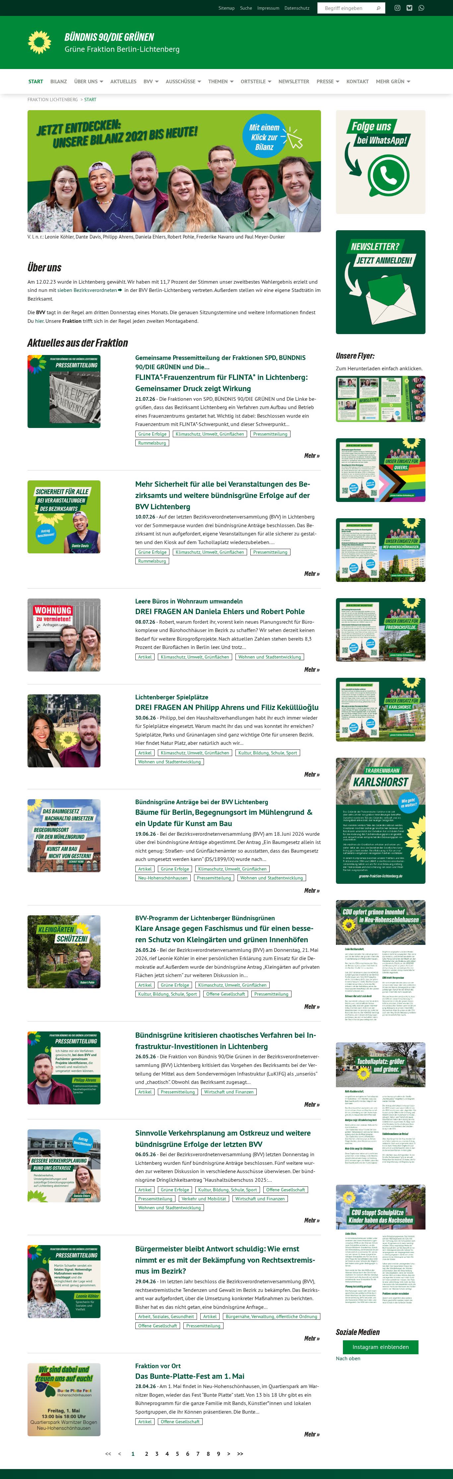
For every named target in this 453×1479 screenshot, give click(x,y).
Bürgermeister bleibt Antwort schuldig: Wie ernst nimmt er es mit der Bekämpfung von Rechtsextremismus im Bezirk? (225, 1259)
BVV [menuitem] (148, 81)
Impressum (268, 8)
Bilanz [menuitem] (58, 81)
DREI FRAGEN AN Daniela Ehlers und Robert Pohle (220, 611)
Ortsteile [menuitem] (253, 81)
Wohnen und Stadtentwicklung (269, 657)
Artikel (145, 657)
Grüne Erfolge (152, 434)
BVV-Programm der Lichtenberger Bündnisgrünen (205, 918)
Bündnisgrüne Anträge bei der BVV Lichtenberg (201, 802)
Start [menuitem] (36, 81)
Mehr (310, 455)
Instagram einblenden (381, 1347)
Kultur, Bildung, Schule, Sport (267, 753)
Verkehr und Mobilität (204, 1199)
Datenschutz (297, 8)
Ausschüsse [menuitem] (180, 81)
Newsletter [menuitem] (294, 81)
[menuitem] (227, 8)
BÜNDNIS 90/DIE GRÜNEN (109, 37)
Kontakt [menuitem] (358, 81)
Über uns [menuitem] (85, 81)
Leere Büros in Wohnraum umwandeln (189, 601)
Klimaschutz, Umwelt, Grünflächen (210, 434)
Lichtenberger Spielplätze (171, 697)
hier (39, 320)
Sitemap (227, 8)
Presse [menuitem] (325, 81)
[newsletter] (380, 282)
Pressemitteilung (270, 434)
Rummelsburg (152, 443)
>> (240, 1453)
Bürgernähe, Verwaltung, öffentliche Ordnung (271, 1316)
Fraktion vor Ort (158, 1366)
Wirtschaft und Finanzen (229, 1092)
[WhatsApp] (422, 8)
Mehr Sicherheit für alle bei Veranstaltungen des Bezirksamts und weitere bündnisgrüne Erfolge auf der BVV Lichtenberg (222, 495)
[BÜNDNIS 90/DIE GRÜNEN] (39, 42)
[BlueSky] (409, 8)
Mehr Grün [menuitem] (390, 81)
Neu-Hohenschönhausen (163, 878)
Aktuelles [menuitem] (123, 81)
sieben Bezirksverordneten (87, 290)
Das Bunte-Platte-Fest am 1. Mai (189, 1376)
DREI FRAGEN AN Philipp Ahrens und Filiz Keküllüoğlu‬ (227, 707)
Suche (246, 8)
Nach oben (348, 1358)
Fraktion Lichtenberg (53, 100)
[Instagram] (397, 8)
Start (90, 100)
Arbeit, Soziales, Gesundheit (166, 1316)
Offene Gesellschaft (225, 994)
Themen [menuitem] (218, 81)
